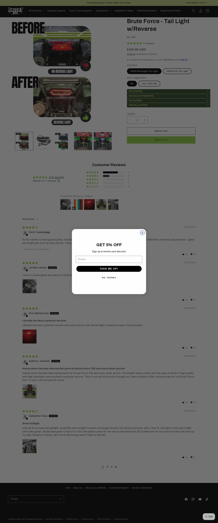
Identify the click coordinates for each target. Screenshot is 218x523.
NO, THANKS (109, 278)
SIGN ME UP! (109, 268)
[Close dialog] (142, 233)
